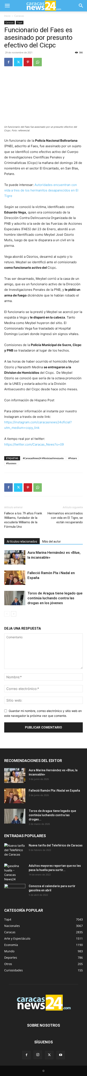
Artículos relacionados (22, 541)
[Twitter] (18, 62)
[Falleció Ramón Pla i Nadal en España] (14, 578)
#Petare (72, 458)
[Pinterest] (28, 62)
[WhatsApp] (37, 62)
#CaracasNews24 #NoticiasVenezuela (43, 458)
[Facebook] (8, 62)
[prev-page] (7, 613)
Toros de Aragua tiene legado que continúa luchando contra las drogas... (52, 815)
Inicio (7, 16)
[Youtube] (60, 1055)
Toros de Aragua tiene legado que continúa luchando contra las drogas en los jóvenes (55, 598)
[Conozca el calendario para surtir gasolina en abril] (14, 891)
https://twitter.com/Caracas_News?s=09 (34, 444)
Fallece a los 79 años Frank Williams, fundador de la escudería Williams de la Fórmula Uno (23, 520)
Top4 (19, 22)
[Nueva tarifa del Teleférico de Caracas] (14, 850)
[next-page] (13, 613)
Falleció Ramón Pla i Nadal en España (54, 790)
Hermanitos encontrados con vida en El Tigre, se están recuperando (65, 517)
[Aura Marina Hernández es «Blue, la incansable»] (14, 557)
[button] (7, 5)
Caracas (19, 16)
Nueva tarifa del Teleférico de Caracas (56, 845)
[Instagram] (38, 1055)
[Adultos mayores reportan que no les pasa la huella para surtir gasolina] (14, 872)
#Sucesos (11, 463)
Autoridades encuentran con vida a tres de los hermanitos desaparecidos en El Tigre (41, 190)
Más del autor (51, 541)
